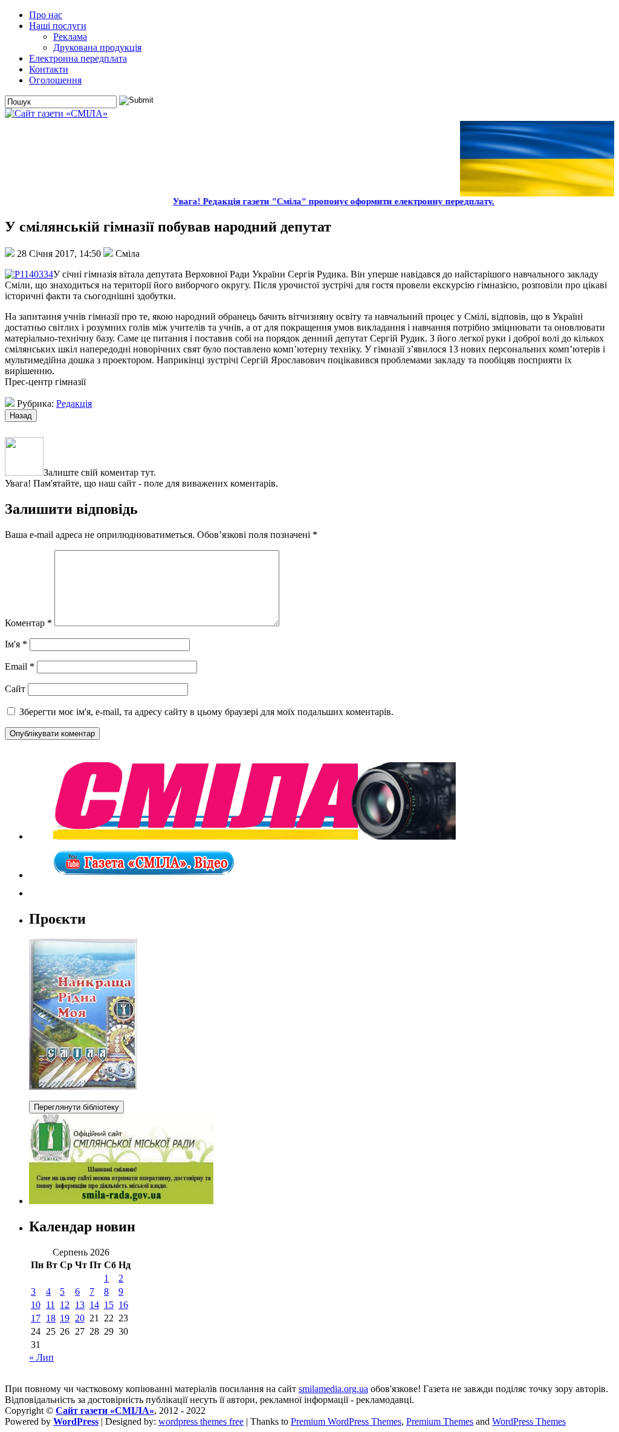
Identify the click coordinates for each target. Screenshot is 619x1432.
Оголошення (55, 80)
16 (123, 1305)
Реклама (70, 36)
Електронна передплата (78, 58)
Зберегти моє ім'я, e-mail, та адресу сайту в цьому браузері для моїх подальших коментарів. (206, 712)
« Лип (41, 1357)
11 (50, 1305)
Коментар (28, 623)
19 (65, 1318)
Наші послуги (57, 26)
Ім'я (16, 644)
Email (19, 666)
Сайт (15, 689)
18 (51, 1318)
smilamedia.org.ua (333, 1389)
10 (36, 1305)
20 (80, 1318)
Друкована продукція (97, 47)
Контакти (48, 69)
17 (36, 1318)
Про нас (45, 15)
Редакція (74, 403)
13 (80, 1305)
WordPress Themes (529, 1421)
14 (94, 1305)
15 (109, 1305)
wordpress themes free (201, 1421)
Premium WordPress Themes (346, 1421)
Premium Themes (439, 1421)
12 (65, 1305)
